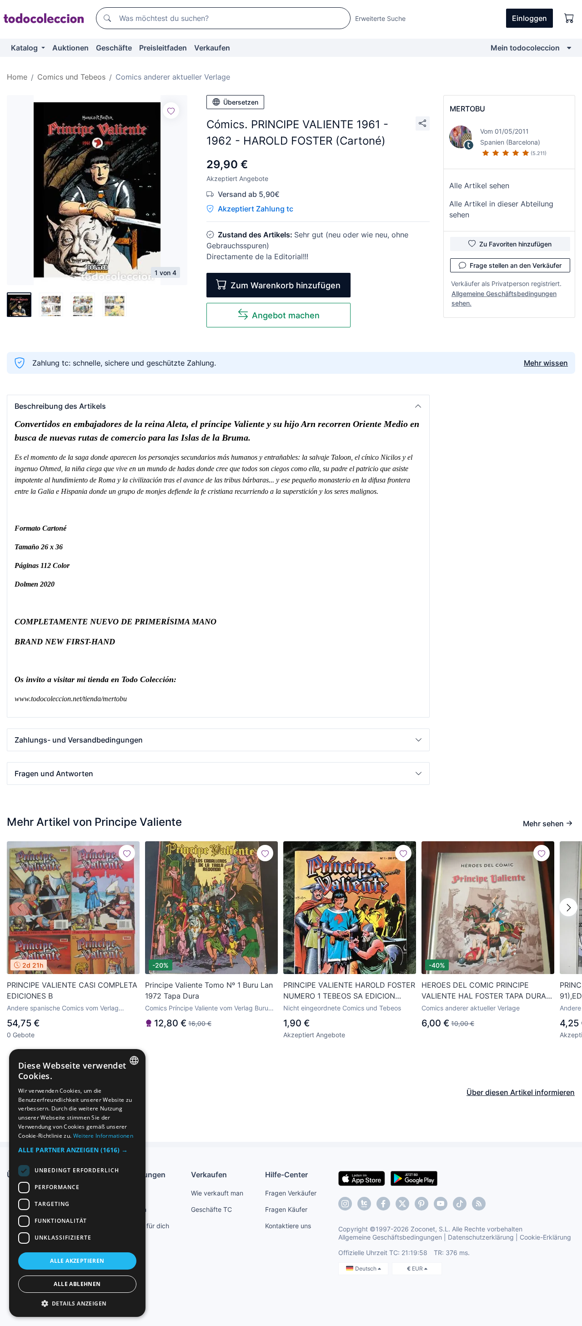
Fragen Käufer (286, 1209)
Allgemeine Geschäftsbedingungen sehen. (504, 298)
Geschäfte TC (211, 1209)
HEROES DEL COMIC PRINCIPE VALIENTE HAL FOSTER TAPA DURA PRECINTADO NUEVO (483, 990)
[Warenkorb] (569, 18)
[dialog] (77, 1183)
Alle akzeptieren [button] (77, 1261)
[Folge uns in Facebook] (383, 1203)
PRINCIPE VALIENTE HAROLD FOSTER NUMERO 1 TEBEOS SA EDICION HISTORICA (349, 990)
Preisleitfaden (163, 47)
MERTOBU (467, 108)
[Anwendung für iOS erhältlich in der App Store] (361, 1177)
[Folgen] (171, 110)
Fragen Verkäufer (290, 1193)
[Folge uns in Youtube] (440, 1203)
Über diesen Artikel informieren (521, 1092)
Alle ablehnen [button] (77, 1284)
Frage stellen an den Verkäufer (516, 265)
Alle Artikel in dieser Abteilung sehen (501, 209)
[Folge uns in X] (402, 1203)
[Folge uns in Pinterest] (421, 1203)
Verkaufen (212, 47)
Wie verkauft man (217, 1193)
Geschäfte (114, 47)
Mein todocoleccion (525, 47)
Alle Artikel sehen (479, 185)
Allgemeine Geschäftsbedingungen (390, 1237)
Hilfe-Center (286, 1174)
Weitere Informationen (103, 1136)
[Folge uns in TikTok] (460, 1203)
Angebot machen (286, 315)
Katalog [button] (25, 47)
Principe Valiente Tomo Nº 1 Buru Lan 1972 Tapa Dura (209, 990)
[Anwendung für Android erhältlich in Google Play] (414, 1177)
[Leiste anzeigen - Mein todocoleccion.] (569, 48)
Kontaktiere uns (288, 1226)
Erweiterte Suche (380, 18)
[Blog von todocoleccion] (479, 1203)
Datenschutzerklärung (481, 1237)
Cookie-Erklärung (545, 1237)
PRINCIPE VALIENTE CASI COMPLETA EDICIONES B (72, 990)
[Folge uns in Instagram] (345, 1203)
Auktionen (70, 47)
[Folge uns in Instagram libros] (364, 1203)
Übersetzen (240, 102)
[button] (218, 406)
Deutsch (366, 1268)
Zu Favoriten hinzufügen (515, 244)
